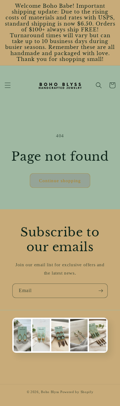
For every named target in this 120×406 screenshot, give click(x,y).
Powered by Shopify (77, 392)
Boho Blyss (50, 392)
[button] (7, 85)
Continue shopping (60, 180)
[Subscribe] (100, 290)
